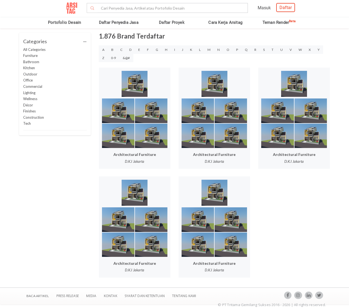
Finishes (29, 111)
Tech (27, 123)
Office (28, 80)
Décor (28, 105)
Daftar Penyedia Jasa (119, 22)
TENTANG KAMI (184, 296)
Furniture (30, 55)
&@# (126, 58)
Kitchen (29, 68)
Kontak (111, 296)
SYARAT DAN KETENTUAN (145, 296)
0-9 (113, 58)
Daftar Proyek (172, 22)
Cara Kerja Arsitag (225, 22)
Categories (55, 41)
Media (91, 296)
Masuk (264, 7)
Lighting (29, 93)
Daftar (285, 7)
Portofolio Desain (64, 22)
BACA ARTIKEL (37, 296)
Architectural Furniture (134, 154)
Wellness (30, 99)
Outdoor (30, 74)
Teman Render (279, 22)
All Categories (34, 49)
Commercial (32, 86)
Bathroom (31, 62)
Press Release (67, 296)
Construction (33, 117)
